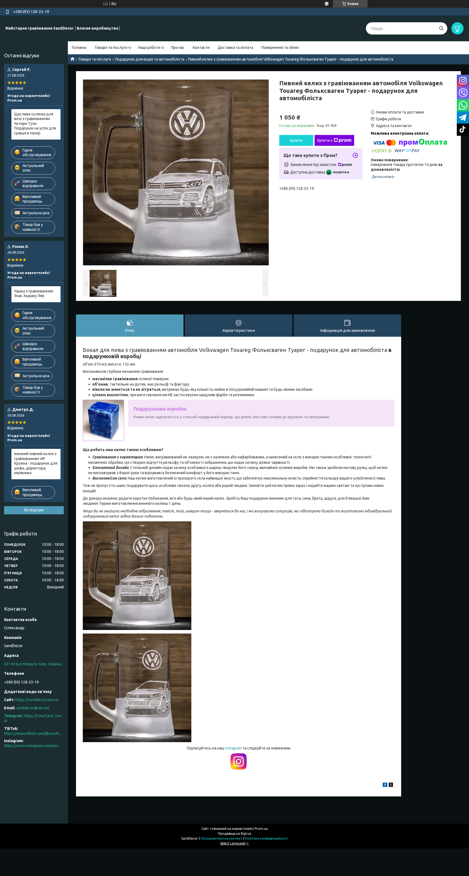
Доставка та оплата (235, 47)
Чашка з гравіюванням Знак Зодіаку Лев (33, 293)
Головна (79, 47)
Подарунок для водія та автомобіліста (149, 59)
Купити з (324, 140)
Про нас (178, 47)
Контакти (201, 47)
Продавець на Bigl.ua (234, 833)
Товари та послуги (110, 47)
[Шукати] (441, 28)
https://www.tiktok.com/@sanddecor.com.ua (34, 733)
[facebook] (385, 785)
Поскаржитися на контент (221, 838)
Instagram (233, 748)
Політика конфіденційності (266, 838)
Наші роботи (149, 47)
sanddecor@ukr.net (32, 708)
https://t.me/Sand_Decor (33, 718)
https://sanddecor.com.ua (36, 700)
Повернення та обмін (280, 47)
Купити (296, 140)
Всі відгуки (34, 510)
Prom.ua (261, 828)
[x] (391, 785)
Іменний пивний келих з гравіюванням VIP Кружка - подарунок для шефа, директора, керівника (35, 463)
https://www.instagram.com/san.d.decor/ (34, 745)
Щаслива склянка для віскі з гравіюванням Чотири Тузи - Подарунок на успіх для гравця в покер (35, 123)
